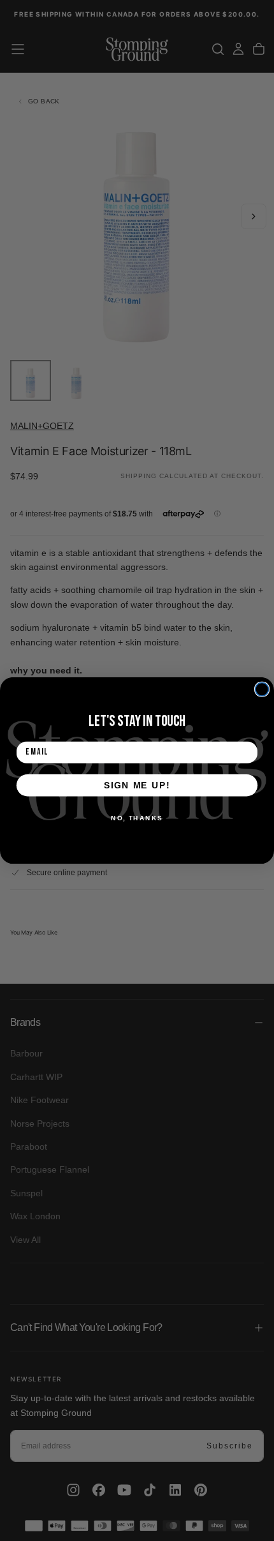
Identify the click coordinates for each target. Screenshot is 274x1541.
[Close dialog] (262, 689)
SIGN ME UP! (137, 785)
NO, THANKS (137, 818)
